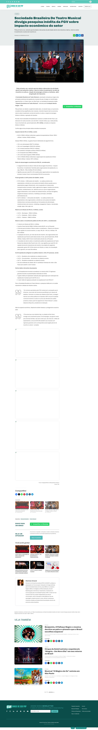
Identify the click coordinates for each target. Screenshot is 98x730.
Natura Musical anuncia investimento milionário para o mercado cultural (21, 572)
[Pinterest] (16, 1)
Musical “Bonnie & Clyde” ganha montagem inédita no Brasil (52, 556)
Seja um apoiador (36, 537)
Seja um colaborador (75, 713)
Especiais (65, 6)
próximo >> (51, 692)
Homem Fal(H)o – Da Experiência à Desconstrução (35, 556)
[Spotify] (14, 1)
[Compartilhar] (74, 35)
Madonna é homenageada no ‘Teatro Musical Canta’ (52, 571)
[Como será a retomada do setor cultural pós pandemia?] (22, 505)
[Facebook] (6, 1)
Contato (80, 6)
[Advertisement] (73, 93)
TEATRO (17, 13)
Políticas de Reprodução (76, 711)
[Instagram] (8, 1)
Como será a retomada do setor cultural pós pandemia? (22, 556)
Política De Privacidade (81, 727)
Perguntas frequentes (75, 706)
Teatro (48, 6)
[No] (96, 728)
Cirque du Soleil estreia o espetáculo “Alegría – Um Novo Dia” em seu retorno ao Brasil (63, 651)
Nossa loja (87, 6)
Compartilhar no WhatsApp (40, 524)
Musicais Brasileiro (25, 519)
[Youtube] (18, 1)
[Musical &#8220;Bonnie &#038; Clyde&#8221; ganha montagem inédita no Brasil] (52, 505)
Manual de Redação (75, 708)
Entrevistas (73, 6)
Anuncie (83, 706)
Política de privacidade (86, 711)
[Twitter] (12, 1)
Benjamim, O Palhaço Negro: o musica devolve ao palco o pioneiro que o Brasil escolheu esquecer (63, 629)
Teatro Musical (33, 519)
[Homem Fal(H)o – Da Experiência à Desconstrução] (37, 505)
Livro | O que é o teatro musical (36, 571)
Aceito (72, 727)
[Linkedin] (10, 1)
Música (53, 6)
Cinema (59, 6)
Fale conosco (84, 708)
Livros (42, 6)
